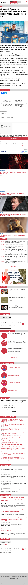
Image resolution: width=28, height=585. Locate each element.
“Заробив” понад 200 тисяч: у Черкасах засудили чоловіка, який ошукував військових (14, 258)
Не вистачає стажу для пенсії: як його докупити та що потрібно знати (17, 334)
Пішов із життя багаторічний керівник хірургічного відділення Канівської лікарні (15, 250)
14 (3, 324)
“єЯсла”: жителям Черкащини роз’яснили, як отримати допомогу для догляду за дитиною (16, 350)
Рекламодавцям (14, 578)
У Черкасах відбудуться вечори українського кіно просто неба (17, 306)
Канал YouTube (12, 390)
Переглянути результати (14, 412)
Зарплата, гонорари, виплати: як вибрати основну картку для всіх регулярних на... (14, 490)
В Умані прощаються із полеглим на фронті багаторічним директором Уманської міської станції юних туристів (12, 459)
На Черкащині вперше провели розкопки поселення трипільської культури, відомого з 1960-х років (12, 420)
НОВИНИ (3, 238)
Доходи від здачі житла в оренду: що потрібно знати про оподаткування (17, 341)
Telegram (2, 87)
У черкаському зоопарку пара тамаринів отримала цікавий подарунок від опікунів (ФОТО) (19, 103)
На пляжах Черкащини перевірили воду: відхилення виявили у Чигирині (14, 242)
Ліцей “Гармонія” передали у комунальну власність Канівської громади (11, 470)
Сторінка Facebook (14, 367)
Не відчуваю (7, 408)
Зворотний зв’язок (16, 576)
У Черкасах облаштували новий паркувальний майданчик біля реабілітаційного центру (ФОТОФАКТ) (13, 450)
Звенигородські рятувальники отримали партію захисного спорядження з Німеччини (15, 253)
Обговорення (6, 495)
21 (18, 324)
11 (23, 322)
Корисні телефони (5, 576)
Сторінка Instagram (14, 382)
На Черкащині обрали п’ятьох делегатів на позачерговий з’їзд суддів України (12, 441)
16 (7, 324)
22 (20, 324)
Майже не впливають (9, 407)
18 (12, 324)
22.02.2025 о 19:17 (10, 141)
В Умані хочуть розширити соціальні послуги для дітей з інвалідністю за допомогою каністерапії (13, 246)
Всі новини (14, 266)
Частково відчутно (8, 405)
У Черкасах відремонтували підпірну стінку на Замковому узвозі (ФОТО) (13, 477)
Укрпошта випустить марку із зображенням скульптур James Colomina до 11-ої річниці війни (7, 103)
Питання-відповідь (7, 331)
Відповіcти (25, 145)
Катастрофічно (7, 404)
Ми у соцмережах (7, 363)
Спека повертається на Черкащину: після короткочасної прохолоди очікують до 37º (11, 445)
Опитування (5, 398)
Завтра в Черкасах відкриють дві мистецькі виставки (17, 298)
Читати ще (14, 357)
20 (16, 324)
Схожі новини (6, 465)
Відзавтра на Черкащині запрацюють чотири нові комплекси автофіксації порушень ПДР (13, 428)
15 (5, 324)
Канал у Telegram (13, 375)
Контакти (24, 576)
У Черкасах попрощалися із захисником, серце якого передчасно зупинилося (13, 432)
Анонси (3, 287)
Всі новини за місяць (5, 328)
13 (1, 324)
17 (10, 324)
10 (20, 322)
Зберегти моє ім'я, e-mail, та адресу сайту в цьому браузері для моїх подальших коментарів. (13, 135)
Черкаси (4, 2)
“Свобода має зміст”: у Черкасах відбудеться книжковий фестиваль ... (18, 291)
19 (14, 324)
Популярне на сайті (8, 416)
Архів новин (5, 314)
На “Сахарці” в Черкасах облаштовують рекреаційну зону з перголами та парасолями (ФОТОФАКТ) (12, 437)
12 (25, 322)
